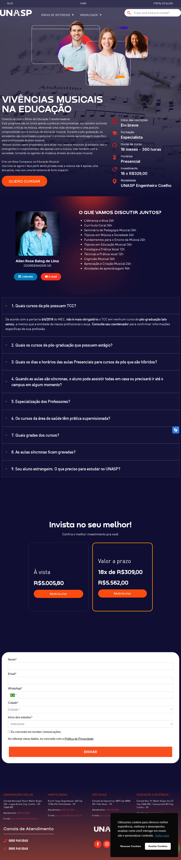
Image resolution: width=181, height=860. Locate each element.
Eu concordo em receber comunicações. (35, 731)
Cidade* (13, 702)
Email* (12, 673)
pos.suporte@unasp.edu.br (24, 818)
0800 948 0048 (23, 813)
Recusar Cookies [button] (130, 846)
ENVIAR (90, 752)
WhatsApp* (15, 688)
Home (83, 3)
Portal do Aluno (163, 3)
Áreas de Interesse (55, 15)
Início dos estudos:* (20, 717)
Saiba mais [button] (162, 835)
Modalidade (89, 15)
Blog (10, 3)
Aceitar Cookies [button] (157, 846)
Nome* (12, 659)
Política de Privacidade (79, 738)
